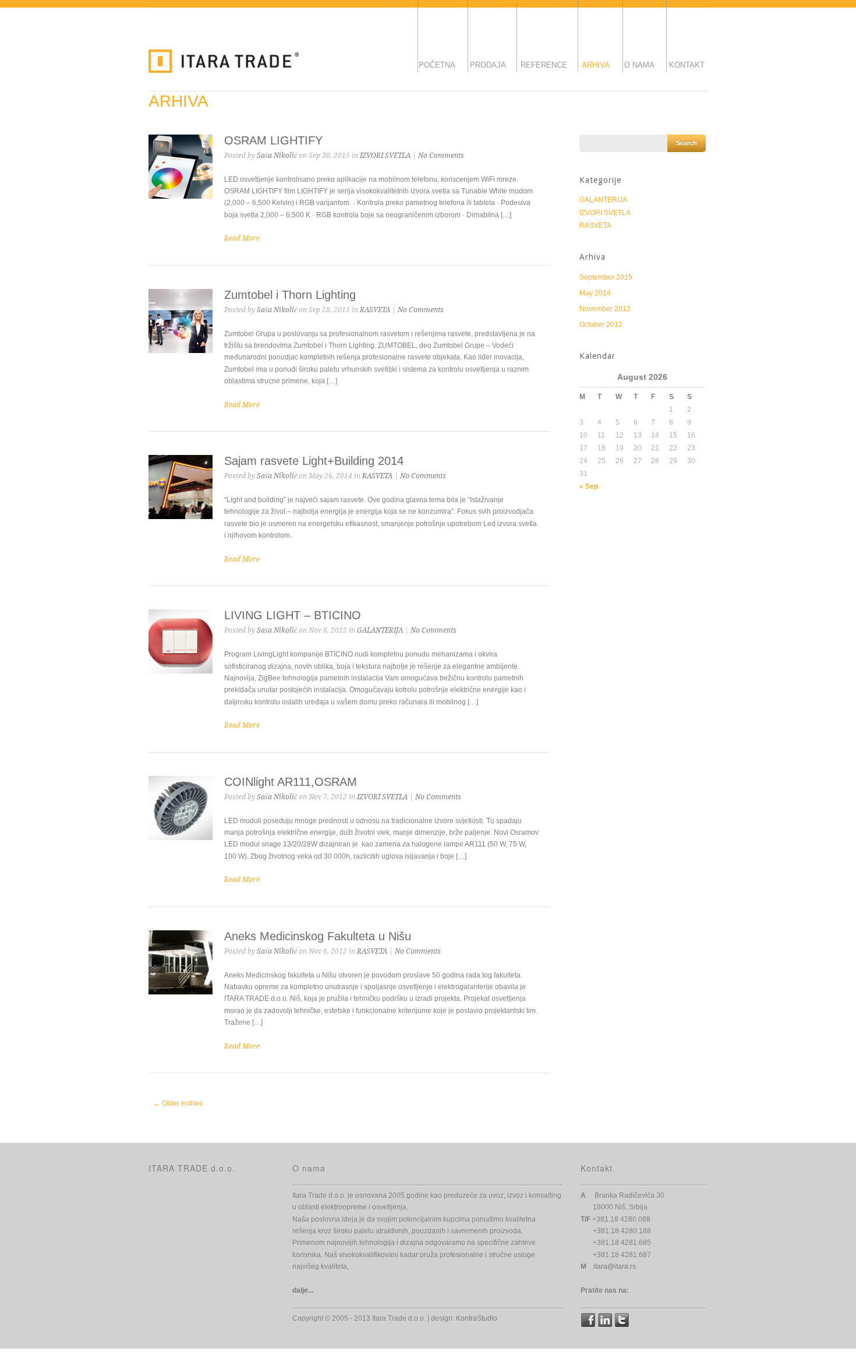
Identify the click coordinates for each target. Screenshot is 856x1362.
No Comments (441, 155)
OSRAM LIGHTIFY (273, 140)
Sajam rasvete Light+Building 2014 (314, 460)
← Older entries (178, 1103)
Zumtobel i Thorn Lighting (290, 294)
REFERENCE (544, 65)
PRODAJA (488, 65)
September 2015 (605, 277)
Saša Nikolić (277, 155)
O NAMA (639, 65)
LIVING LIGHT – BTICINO (292, 615)
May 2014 (595, 293)
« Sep (588, 486)
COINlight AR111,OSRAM (290, 781)
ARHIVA (596, 65)
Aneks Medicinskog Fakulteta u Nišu (317, 936)
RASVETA (375, 310)
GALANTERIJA (380, 630)
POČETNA (437, 65)
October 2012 (600, 324)
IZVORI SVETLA (385, 155)
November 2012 (605, 309)
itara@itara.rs (614, 1266)
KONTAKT (687, 65)
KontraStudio (476, 1318)
